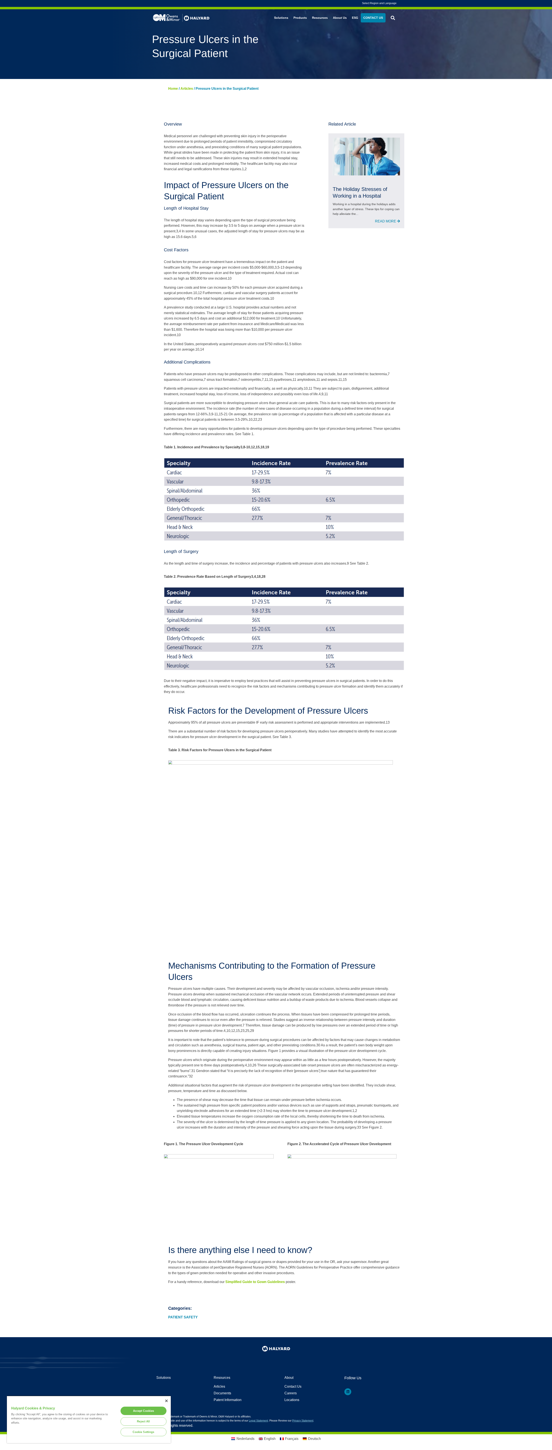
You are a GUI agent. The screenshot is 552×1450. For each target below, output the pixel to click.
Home (173, 88)
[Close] (166, 1401)
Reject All (143, 1421)
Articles (186, 88)
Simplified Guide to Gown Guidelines (255, 1282)
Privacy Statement (302, 1420)
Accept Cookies (143, 1410)
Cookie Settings (143, 1432)
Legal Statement (258, 1420)
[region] (89, 1419)
